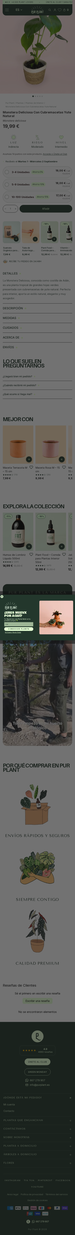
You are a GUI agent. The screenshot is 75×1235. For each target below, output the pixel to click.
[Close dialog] (2, 596)
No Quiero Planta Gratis (13, 632)
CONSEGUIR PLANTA (18, 629)
